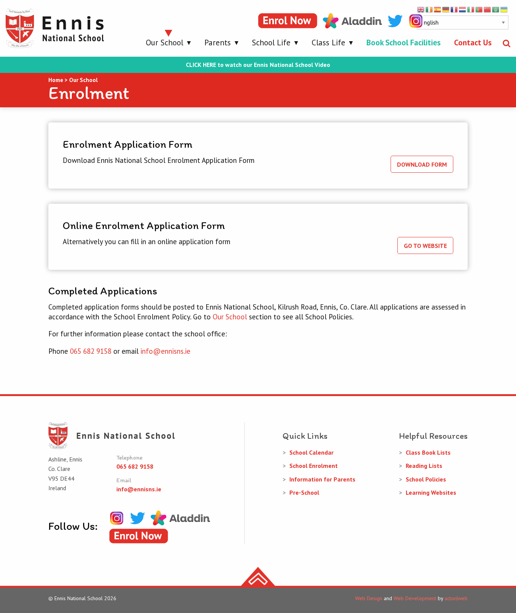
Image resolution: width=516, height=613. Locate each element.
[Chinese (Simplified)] (488, 9)
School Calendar (311, 452)
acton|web (456, 598)
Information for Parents (322, 479)
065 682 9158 (90, 351)
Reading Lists (424, 465)
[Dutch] (463, 9)
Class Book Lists (428, 452)
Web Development (415, 598)
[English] (421, 9)
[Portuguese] (479, 9)
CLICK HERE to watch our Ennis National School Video (258, 64)
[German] (446, 9)
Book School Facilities (403, 42)
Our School (164, 42)
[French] (454, 9)
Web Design (368, 598)
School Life (271, 42)
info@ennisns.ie (165, 351)
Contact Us (472, 42)
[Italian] (471, 9)
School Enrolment (313, 465)
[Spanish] (438, 9)
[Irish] (429, 9)
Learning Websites (431, 492)
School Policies (426, 479)
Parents (217, 42)
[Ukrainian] (504, 9)
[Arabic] (496, 9)
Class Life (328, 42)
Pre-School (304, 492)
